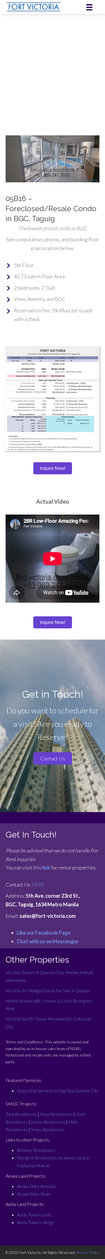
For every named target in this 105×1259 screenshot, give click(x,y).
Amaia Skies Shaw (34, 1193)
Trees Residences (48, 1129)
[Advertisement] (52, 68)
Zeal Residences (21, 1114)
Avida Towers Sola (34, 1214)
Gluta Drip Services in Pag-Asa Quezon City (58, 1090)
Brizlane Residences (36, 1150)
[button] (52, 758)
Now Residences (56, 1114)
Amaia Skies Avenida (36, 1186)
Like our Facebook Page (44, 933)
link (46, 867)
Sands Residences (48, 1121)
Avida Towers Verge (35, 1222)
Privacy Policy (87, 1252)
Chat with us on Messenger (48, 941)
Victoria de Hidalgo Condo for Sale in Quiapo (48, 990)
